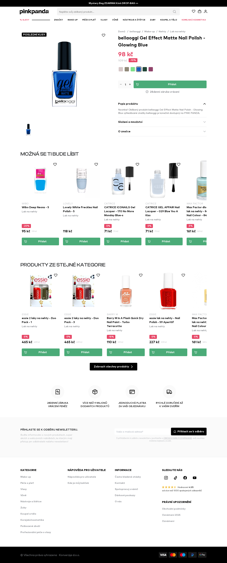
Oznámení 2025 (171, 515)
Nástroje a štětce (31, 501)
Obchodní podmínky (174, 509)
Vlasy (23, 489)
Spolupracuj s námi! (126, 489)
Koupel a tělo (28, 514)
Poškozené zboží (30, 526)
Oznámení (168, 521)
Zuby (23, 508)
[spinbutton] (125, 84)
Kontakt (120, 483)
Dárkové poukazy (125, 495)
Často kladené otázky (128, 477)
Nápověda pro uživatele (82, 477)
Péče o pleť (27, 483)
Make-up (149, 31)
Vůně (23, 495)
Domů (123, 31)
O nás (118, 501)
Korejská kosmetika (32, 520)
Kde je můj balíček (78, 483)
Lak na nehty (177, 31)
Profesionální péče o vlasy (35, 532)
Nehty (162, 31)
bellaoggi (135, 31)
